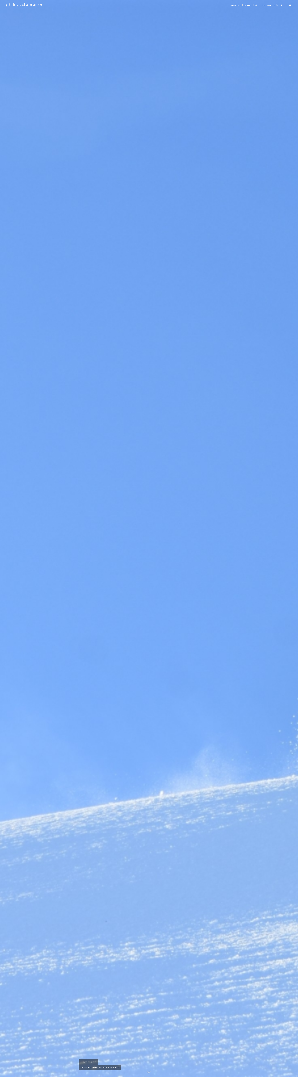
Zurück (5, 538)
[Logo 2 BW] (25, 5)
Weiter (292, 538)
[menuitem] (236, 5)
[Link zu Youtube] (290, 5)
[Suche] (281, 5)
